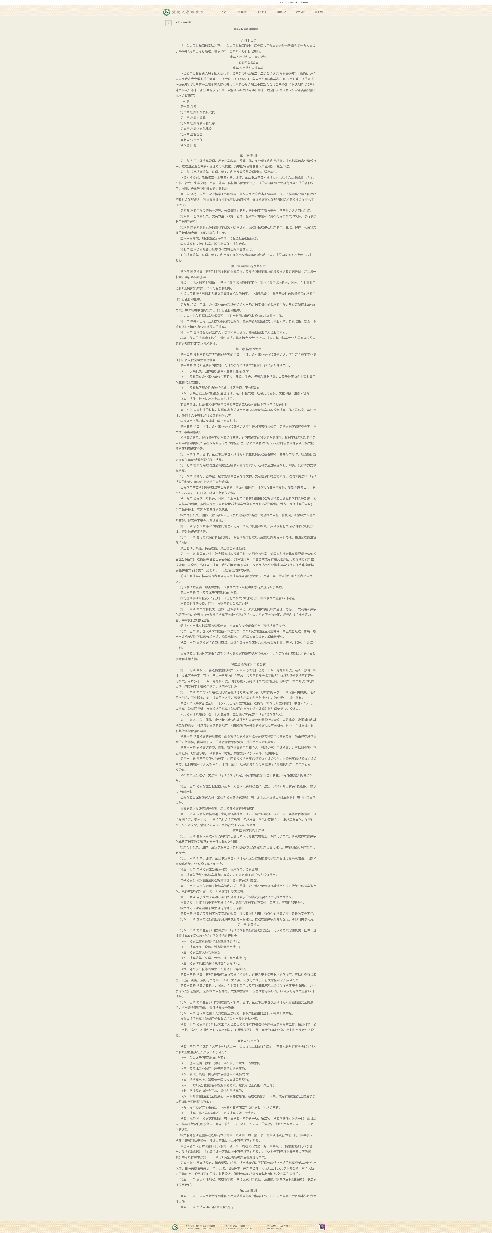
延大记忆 (300, 12)
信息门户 (293, 2)
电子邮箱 (304, 2)
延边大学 (283, 2)
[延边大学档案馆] (176, 12)
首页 (223, 12)
